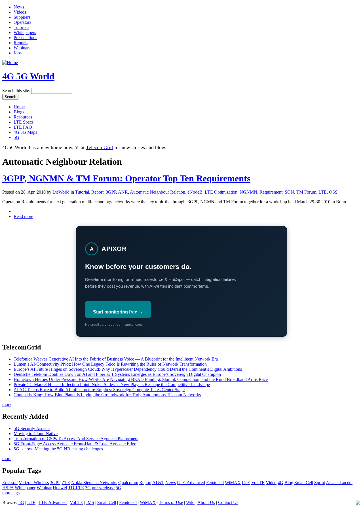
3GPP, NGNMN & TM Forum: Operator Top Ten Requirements (126, 178)
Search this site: (16, 90)
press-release (103, 487)
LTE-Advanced (191, 482)
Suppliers (22, 17)
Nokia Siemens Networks (94, 482)
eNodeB (194, 192)
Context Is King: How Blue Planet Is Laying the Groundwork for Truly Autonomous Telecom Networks (107, 394)
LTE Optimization (221, 192)
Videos (20, 12)
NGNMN (248, 192)
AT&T (158, 482)
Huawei (60, 487)
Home (19, 106)
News (19, 7)
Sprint (319, 482)
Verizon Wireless (34, 482)
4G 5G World (28, 76)
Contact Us (228, 502)
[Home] (10, 62)
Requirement (270, 192)
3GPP (111, 192)
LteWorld (60, 192)
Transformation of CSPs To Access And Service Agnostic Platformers (76, 438)
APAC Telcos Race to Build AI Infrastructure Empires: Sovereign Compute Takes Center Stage (99, 389)
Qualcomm (128, 482)
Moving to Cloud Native (36, 433)
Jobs (18, 52)
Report (97, 192)
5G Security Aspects (32, 428)
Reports (21, 42)
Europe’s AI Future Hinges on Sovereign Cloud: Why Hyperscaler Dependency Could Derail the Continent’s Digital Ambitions (128, 369)
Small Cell (303, 482)
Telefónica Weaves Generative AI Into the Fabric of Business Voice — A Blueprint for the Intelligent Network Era (116, 359)
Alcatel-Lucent (339, 482)
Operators (22, 22)
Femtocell (215, 482)
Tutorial (82, 192)
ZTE (66, 482)
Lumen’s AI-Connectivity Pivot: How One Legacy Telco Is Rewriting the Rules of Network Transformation (110, 364)
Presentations (25, 37)
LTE (322, 192)
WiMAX (233, 482)
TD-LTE (76, 487)
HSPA (8, 487)
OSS (333, 192)
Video (271, 482)
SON (289, 192)
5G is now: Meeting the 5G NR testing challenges (58, 448)
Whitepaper (25, 487)
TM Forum (306, 192)
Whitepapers (25, 32)
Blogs (19, 111)
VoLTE (258, 482)
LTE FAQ (23, 127)
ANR (123, 192)
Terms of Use (171, 502)
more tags (11, 492)
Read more (23, 216)
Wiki (190, 502)
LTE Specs (23, 122)
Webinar (44, 487)
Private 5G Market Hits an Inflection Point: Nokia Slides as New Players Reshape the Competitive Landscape (112, 384)
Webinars (22, 47)
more (6, 404)
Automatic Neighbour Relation (157, 192)
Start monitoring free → (118, 312)
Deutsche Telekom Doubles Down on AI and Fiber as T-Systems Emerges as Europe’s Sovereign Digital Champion (117, 374)
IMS (90, 502)
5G (16, 137)
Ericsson (10, 482)
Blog (288, 482)
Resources (23, 117)
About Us (206, 502)
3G (88, 487)
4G (280, 482)
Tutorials (21, 27)
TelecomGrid (99, 147)
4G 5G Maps (25, 132)
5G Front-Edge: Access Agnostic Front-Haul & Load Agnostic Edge (75, 443)
